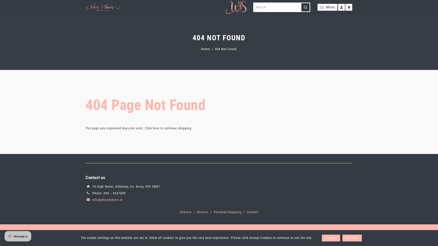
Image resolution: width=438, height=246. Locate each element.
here (156, 128)
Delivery (186, 212)
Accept (331, 238)
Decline (352, 238)
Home (205, 49)
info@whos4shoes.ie (107, 200)
